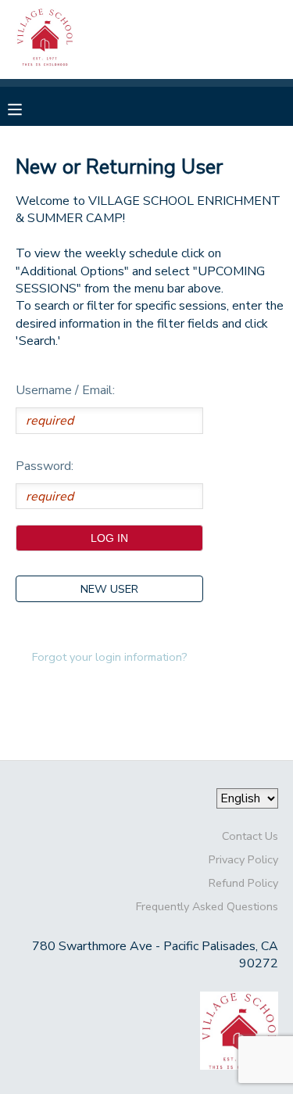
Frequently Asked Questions (207, 906)
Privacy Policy (243, 859)
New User (109, 589)
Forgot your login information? (110, 657)
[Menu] (26, 108)
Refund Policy (243, 883)
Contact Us (250, 836)
